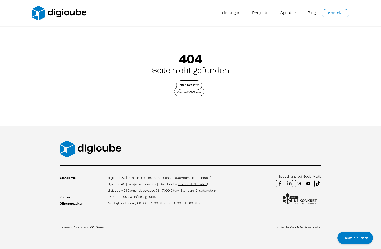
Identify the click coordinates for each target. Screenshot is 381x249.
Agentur (288, 13)
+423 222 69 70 (120, 197)
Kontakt (335, 13)
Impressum (66, 227)
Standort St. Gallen (192, 184)
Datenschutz (81, 227)
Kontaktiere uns (189, 91)
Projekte (260, 13)
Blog (312, 13)
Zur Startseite (189, 85)
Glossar (100, 227)
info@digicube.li (145, 197)
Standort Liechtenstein (193, 178)
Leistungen (230, 13)
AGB (91, 227)
